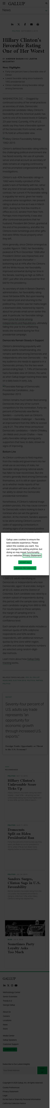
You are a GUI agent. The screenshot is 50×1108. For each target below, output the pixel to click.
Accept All (25, 562)
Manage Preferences (25, 568)
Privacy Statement (32, 555)
